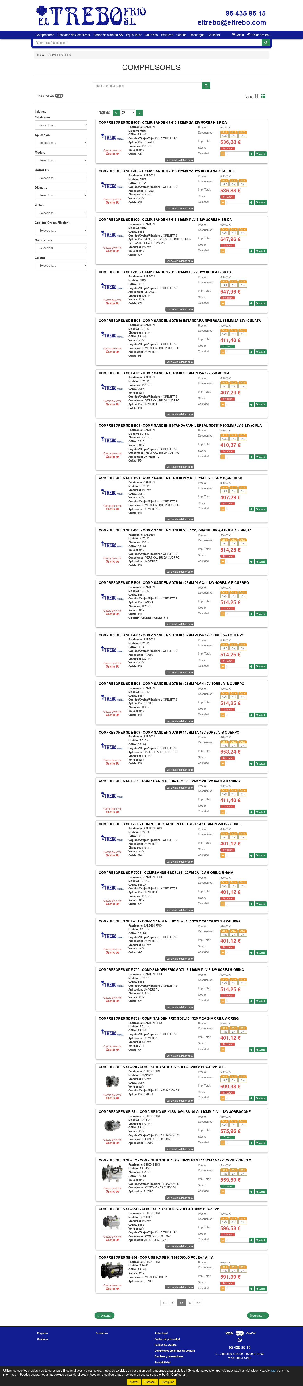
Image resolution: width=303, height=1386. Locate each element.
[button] (257, 96)
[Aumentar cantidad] (251, 153)
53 (164, 1303)
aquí (273, 1370)
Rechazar (149, 1382)
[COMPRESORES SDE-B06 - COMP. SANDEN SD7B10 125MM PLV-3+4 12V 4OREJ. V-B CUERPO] (112, 596)
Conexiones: (44, 240)
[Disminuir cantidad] (222, 153)
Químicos (151, 34)
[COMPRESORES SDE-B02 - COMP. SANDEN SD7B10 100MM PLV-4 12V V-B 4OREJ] (112, 386)
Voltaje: (40, 205)
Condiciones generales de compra (175, 1350)
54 (173, 1303)
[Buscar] (266, 42)
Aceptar (134, 1382)
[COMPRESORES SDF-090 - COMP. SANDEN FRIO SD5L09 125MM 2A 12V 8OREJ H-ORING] (112, 794)
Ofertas (181, 34)
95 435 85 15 (239, 1347)
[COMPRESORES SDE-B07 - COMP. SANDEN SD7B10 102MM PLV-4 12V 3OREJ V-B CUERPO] (112, 649)
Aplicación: (43, 135)
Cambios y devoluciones (169, 1356)
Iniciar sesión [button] (259, 34)
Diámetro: (41, 188)
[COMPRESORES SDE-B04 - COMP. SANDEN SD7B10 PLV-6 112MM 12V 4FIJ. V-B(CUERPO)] (112, 491)
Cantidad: (203, 153)
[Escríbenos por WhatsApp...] (239, 1340)
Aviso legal (161, 1333)
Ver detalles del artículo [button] (180, 160)
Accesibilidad (162, 1362)
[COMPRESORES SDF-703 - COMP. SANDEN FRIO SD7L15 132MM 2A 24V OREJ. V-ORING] (112, 1032)
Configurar (168, 1382)
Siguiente (258, 1315)
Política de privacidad (167, 1339)
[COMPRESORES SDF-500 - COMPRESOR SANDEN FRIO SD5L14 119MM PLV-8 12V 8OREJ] (112, 837)
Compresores (45, 34)
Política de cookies (166, 1345)
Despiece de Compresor (73, 34)
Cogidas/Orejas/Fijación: (52, 223)
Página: (103, 112)
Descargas (197, 34)
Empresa (167, 34)
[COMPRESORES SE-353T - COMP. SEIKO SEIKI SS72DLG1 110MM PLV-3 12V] (112, 1222)
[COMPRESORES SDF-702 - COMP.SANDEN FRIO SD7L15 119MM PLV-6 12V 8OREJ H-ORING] (112, 983)
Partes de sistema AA (108, 34)
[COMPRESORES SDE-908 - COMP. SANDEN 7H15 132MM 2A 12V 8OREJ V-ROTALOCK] (112, 185)
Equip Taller (134, 34)
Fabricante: (43, 117)
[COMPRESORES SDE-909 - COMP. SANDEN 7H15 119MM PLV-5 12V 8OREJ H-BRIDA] (112, 233)
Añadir (261, 153)
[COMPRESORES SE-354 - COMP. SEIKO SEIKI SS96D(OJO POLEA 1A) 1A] (112, 1271)
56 (190, 1303)
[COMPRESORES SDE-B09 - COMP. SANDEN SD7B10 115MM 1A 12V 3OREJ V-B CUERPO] (112, 746)
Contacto (214, 34)
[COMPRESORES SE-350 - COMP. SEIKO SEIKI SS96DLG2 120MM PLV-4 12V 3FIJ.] (112, 1080)
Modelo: (40, 152)
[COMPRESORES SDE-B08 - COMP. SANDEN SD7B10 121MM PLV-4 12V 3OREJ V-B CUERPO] (112, 697)
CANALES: (42, 170)
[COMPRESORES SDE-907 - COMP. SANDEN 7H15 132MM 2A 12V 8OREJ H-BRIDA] (112, 136)
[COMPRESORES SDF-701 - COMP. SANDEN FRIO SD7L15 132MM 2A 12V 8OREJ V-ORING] (112, 935)
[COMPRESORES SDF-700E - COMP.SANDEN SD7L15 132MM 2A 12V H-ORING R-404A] (112, 886)
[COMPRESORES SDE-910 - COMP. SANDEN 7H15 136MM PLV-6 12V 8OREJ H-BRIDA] (112, 286)
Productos (102, 1333)
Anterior (104, 1315)
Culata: (40, 258)
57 (198, 1303)
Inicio (40, 55)
